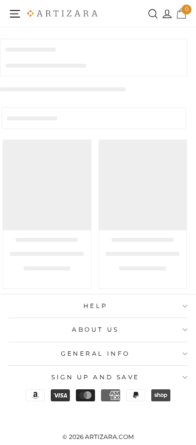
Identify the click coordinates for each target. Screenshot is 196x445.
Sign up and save (95, 377)
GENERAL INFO (95, 353)
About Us (95, 329)
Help (95, 306)
